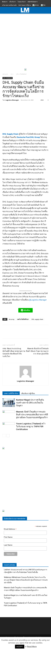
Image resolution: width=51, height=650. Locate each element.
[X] (10, 333)
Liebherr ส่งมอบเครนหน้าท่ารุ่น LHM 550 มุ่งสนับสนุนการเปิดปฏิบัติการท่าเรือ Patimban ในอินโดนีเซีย (25, 571)
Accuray (11, 319)
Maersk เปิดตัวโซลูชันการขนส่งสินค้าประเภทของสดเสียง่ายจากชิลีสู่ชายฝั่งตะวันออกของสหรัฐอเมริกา (32, 414)
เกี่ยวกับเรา (12, 2)
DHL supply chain (37, 319)
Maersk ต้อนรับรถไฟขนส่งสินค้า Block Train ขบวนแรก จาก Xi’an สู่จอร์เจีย (37, 351)
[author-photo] (25, 378)
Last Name (8, 545)
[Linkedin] (27, 333)
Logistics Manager (12, 100)
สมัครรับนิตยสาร (33, 2)
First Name (8, 537)
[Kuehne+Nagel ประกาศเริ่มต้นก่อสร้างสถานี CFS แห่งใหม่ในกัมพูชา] (8, 402)
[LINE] (16, 333)
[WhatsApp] (22, 333)
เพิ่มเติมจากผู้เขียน (28, 393)
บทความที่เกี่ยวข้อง (11, 393)
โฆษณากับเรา (22, 2)
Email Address (10, 529)
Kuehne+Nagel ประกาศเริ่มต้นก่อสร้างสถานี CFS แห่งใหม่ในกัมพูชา (30, 403)
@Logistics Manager (38, 300)
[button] (47, 10)
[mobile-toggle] (4, 10)
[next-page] (8, 435)
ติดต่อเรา (5, 2)
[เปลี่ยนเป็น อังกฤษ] (36, 5)
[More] (39, 333)
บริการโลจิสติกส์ (21, 74)
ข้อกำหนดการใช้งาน (24, 5)
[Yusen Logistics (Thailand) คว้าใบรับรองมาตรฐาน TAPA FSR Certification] (8, 426)
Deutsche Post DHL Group (28, 137)
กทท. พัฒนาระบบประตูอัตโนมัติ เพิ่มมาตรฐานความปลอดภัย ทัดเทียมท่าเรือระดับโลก (13, 352)
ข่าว (12, 74)
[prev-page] (4, 435)
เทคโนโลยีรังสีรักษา (23, 319)
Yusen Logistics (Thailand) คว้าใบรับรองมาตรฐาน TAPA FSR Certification (31, 426)
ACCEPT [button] (19, 647)
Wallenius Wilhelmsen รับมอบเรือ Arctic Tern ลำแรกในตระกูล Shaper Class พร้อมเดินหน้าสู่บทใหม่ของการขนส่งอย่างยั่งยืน (26, 579)
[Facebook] (4, 333)
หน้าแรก (5, 74)
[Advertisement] (25, 40)
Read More (32, 646)
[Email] (33, 333)
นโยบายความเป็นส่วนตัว (9, 5)
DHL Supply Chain (10, 134)
